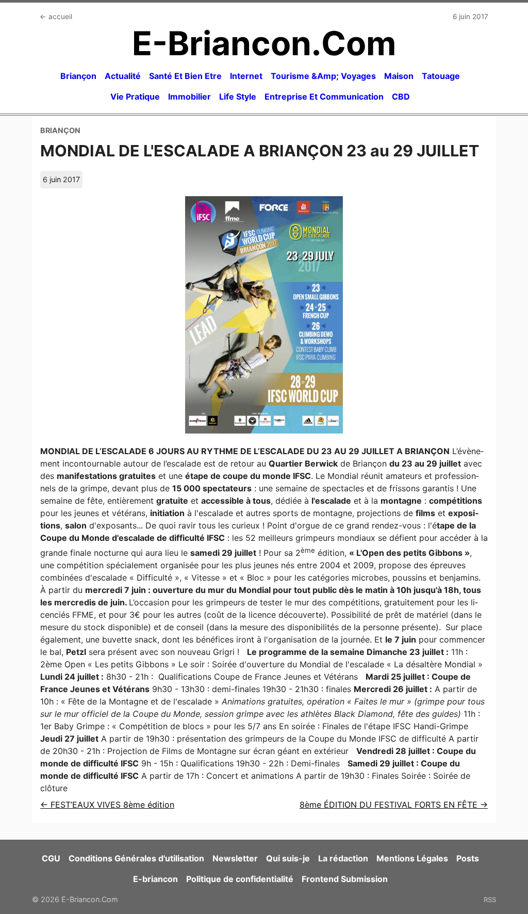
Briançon (78, 76)
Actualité (123, 76)
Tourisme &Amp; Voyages (323, 76)
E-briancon (155, 879)
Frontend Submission (345, 879)
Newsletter (235, 858)
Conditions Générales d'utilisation (136, 858)
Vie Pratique (135, 96)
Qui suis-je (288, 858)
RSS (490, 899)
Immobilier (189, 96)
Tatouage (441, 76)
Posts (467, 858)
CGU (51, 858)
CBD (401, 96)
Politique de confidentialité (239, 879)
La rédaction (343, 858)
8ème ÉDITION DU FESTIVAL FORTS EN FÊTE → (394, 804)
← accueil (56, 16)
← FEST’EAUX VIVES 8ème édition (107, 804)
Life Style (237, 96)
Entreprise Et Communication (324, 96)
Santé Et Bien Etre (185, 76)
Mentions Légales (412, 858)
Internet (246, 76)
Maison (399, 76)
